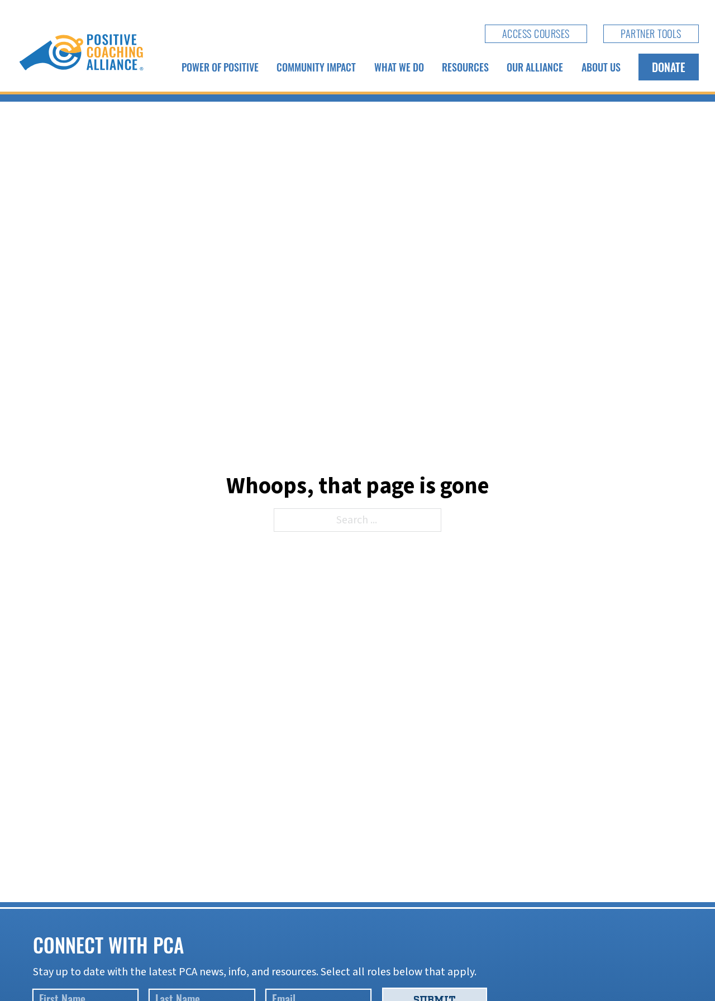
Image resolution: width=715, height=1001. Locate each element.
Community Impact (316, 67)
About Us (601, 67)
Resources (465, 67)
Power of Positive (220, 67)
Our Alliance (535, 67)
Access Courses (536, 33)
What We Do (399, 67)
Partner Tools (651, 33)
